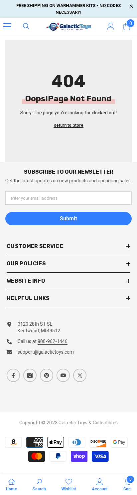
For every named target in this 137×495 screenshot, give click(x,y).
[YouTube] (63, 375)
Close (131, 6)
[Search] (26, 26)
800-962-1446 (53, 341)
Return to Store (68, 125)
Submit (68, 218)
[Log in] (110, 26)
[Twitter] (79, 375)
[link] (39, 484)
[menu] (7, 26)
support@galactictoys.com (46, 352)
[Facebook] (13, 375)
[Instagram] (30, 375)
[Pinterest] (46, 375)
